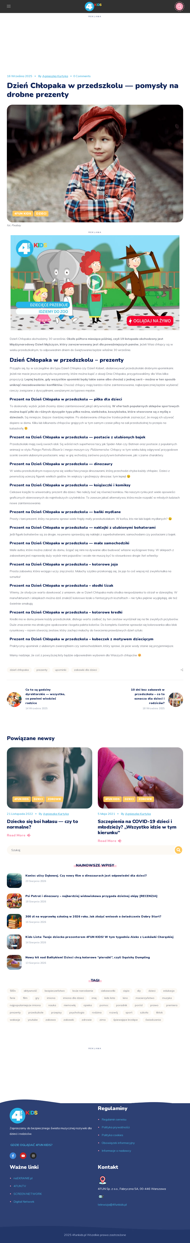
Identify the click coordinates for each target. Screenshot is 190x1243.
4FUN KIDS (22, 214)
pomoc (104, 1005)
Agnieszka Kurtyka (55, 76)
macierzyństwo (145, 998)
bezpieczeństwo (55, 990)
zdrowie (87, 1019)
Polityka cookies (112, 1135)
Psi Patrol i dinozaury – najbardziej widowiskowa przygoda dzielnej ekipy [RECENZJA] (91, 896)
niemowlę (70, 1005)
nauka (52, 1005)
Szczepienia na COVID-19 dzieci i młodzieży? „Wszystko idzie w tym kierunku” (137, 827)
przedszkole (35, 1012)
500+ (13, 990)
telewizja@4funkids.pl (112, 1204)
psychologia (76, 1012)
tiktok (159, 1012)
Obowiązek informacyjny (118, 1143)
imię (94, 998)
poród (138, 1005)
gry (37, 998)
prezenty (42, 670)
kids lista (109, 998)
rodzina (96, 1012)
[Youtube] (23, 1155)
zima (102, 1019)
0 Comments (82, 76)
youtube (33, 1019)
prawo (154, 1005)
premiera (171, 1005)
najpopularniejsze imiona (25, 1005)
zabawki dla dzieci (85, 670)
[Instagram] (33, 1155)
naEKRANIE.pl (23, 1178)
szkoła (144, 1012)
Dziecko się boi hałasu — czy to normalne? (42, 824)
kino (125, 998)
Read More (16, 835)
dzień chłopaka (19, 670)
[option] (49, 793)
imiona (51, 998)
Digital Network (24, 1201)
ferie (12, 998)
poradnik (121, 1005)
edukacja (168, 990)
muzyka (167, 998)
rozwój (113, 1012)
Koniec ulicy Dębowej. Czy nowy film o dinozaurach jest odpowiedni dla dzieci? (86, 876)
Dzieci (41, 214)
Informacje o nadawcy (116, 1150)
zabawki (68, 1019)
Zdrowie (54, 799)
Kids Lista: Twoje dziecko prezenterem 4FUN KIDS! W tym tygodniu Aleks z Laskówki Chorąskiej (99, 937)
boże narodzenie (83, 990)
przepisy (56, 1012)
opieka (87, 1005)
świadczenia (153, 1019)
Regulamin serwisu (114, 1119)
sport (129, 1012)
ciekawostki (108, 990)
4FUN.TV (20, 1186)
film (25, 998)
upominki (60, 670)
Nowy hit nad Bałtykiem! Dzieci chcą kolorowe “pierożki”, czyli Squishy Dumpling (87, 957)
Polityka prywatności (116, 1127)
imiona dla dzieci (73, 998)
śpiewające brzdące (125, 1019)
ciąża (126, 990)
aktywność (30, 990)
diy (139, 990)
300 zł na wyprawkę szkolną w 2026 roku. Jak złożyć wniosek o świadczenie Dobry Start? (93, 916)
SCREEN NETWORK (28, 1194)
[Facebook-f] (13, 1155)
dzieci (151, 990)
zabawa (50, 1019)
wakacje (15, 1019)
